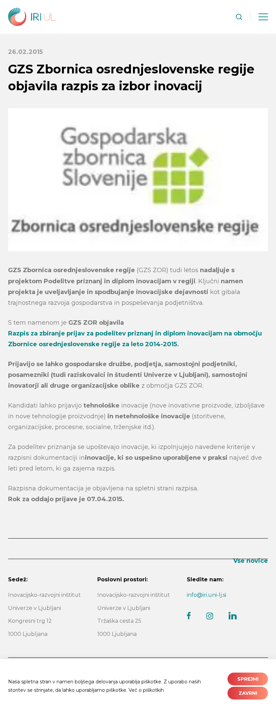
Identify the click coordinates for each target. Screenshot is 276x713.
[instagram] (209, 616)
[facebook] (189, 615)
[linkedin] (233, 615)
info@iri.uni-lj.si (206, 595)
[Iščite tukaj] (239, 17)
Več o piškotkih (146, 690)
